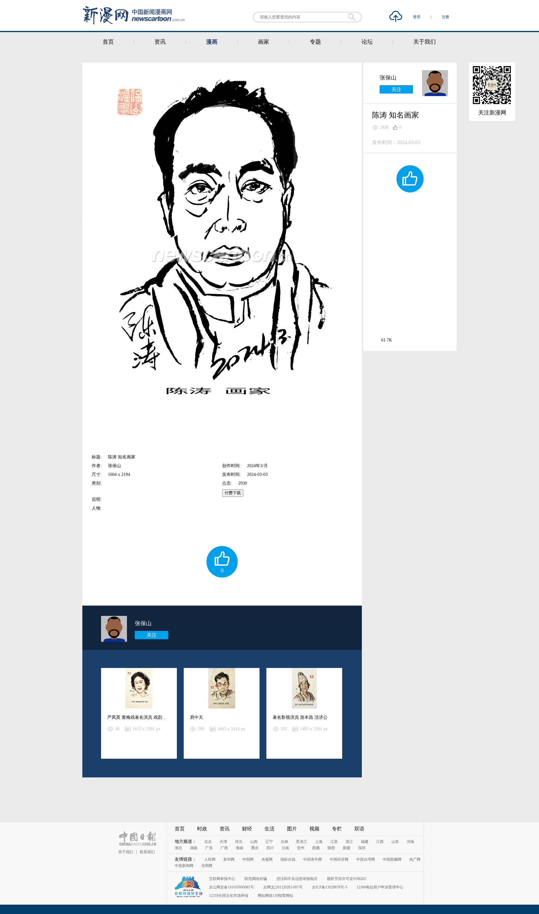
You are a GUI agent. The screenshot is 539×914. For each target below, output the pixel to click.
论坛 (367, 42)
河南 (410, 841)
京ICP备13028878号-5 (329, 887)
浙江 (349, 841)
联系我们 (147, 852)
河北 (238, 841)
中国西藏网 (392, 859)
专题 (315, 42)
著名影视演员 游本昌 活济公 (300, 717)
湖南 (193, 848)
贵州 (300, 848)
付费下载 (233, 493)
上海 (319, 841)
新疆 (346, 848)
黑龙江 (301, 841)
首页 (108, 42)
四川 (270, 848)
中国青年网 (312, 859)
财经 (247, 828)
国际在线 (287, 859)
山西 (254, 841)
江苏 (334, 841)
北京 (208, 841)
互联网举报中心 (222, 879)
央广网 (414, 859)
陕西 (331, 848)
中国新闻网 (184, 865)
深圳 (362, 848)
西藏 (316, 848)
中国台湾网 (365, 859)
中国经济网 (339, 859)
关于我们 (424, 42)
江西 (380, 841)
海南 (239, 848)
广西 (224, 848)
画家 (263, 42)
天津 (223, 841)
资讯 (160, 42)
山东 (395, 841)
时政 (202, 828)
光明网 (206, 865)
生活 (269, 828)
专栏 (337, 828)
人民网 (210, 859)
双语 (359, 828)
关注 (152, 635)
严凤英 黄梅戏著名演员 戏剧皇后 (139, 717)
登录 (417, 17)
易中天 (196, 717)
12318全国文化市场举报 (228, 895)
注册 (445, 17)
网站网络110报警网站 (275, 895)
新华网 (229, 859)
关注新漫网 (492, 112)
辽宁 (269, 841)
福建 (364, 841)
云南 (285, 848)
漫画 (211, 42)
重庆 (255, 848)
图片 (292, 828)
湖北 (178, 848)
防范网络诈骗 (256, 879)
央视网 (267, 859)
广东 (209, 848)
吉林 (284, 841)
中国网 (248, 859)
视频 (314, 828)
